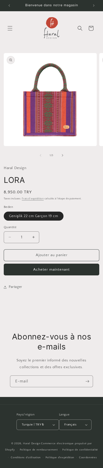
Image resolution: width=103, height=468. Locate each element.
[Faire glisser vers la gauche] (40, 155)
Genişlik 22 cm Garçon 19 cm (33, 216)
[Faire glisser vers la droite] (62, 155)
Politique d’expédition (60, 457)
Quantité (10, 227)
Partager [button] (15, 287)
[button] (10, 28)
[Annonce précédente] (9, 5)
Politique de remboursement (39, 449)
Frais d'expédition (33, 198)
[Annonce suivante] (93, 5)
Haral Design (31, 443)
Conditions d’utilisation (26, 457)
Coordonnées (88, 457)
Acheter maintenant (51, 269)
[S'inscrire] (87, 381)
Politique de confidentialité (80, 449)
